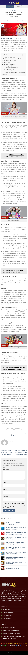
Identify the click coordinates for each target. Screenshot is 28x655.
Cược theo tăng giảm (10, 69)
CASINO (14, 10)
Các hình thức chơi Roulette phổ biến (12, 59)
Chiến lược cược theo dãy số (12, 67)
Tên (4, 482)
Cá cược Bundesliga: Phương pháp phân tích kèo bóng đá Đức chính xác (16, 533)
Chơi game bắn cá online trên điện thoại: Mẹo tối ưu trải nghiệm (16, 528)
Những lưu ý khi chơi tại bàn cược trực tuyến (15, 72)
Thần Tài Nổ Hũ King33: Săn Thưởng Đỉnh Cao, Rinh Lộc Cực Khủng (21, 452)
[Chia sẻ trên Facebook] (10, 429)
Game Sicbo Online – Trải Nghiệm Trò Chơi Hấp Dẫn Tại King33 (6, 452)
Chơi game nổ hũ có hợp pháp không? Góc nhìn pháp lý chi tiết (15, 543)
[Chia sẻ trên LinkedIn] (20, 429)
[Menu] (2, 2)
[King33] (14, 2)
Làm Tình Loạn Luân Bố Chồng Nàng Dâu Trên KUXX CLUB (16, 523)
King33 (10, 39)
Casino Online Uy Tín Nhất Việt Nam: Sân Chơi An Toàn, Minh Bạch (16, 538)
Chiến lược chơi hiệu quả (9, 64)
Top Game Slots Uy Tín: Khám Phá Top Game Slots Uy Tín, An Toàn (15, 567)
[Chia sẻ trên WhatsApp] (7, 429)
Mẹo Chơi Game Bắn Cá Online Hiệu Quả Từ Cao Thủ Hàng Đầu (16, 553)
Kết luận (5, 74)
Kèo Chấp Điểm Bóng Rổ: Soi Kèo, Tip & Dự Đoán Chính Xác (16, 557)
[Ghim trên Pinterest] (18, 429)
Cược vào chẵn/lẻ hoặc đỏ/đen (12, 71)
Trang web (6, 496)
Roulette (3, 39)
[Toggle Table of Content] (23, 55)
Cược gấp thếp (9, 66)
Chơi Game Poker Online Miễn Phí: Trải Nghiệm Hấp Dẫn (16, 562)
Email (5, 489)
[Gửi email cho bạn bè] (15, 429)
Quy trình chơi (6, 62)
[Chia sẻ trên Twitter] (12, 429)
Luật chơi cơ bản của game (10, 60)
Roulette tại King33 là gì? (9, 57)
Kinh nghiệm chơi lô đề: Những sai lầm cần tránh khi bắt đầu (15, 548)
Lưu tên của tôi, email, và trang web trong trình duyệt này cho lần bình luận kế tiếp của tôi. (14, 506)
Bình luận (6, 469)
